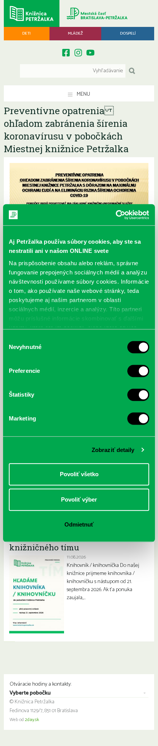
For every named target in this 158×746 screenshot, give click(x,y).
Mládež (75, 33)
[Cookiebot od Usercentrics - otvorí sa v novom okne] (115, 215)
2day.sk (32, 720)
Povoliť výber (79, 499)
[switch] (138, 371)
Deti (26, 33)
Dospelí (128, 33)
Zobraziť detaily (113, 450)
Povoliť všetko (79, 474)
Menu (83, 94)
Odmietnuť (79, 524)
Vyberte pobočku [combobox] (30, 693)
